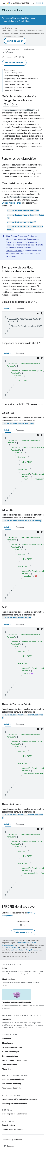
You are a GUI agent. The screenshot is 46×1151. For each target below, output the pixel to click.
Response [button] (20, 309)
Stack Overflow (8, 1125)
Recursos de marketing (11, 1083)
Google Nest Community (12, 1129)
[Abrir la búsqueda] (32, 2)
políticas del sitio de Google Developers (25, 950)
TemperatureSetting (26, 236)
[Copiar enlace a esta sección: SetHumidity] (15, 510)
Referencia (9, 52)
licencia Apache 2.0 (12, 947)
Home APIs (6, 1019)
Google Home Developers (11, 49)
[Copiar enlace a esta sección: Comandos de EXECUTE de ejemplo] (4, 408)
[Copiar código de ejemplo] (42, 313)
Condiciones (6, 1140)
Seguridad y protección (12, 1047)
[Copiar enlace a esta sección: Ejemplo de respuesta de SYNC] (39, 302)
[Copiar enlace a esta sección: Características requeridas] (34, 183)
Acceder (39, 3)
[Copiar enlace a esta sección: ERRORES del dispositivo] (37, 906)
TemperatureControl (14, 251)
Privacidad (18, 1140)
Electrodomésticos (10, 1056)
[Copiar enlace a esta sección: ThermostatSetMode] (23, 804)
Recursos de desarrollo (11, 1088)
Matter (4, 968)
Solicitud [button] (8, 309)
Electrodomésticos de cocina (14, 1060)
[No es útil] (23, 57)
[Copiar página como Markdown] (12, 104)
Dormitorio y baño (9, 1065)
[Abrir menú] (3, 3)
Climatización (7, 1043)
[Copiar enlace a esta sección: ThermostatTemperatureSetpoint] (34, 704)
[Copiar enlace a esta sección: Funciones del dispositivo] (38, 158)
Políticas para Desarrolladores (14, 1103)
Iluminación (6, 1039)
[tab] (8, 308)
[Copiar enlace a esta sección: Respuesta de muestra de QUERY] (4, 346)
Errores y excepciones (11, 203)
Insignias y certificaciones (13, 1079)
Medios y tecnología (10, 1052)
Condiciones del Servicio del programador (19, 1099)
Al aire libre (6, 1069)
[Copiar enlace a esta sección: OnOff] (10, 607)
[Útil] (19, 57)
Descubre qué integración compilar (16, 1002)
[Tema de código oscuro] (38, 313)
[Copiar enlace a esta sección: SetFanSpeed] (16, 413)
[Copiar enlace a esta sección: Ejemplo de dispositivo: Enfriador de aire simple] (36, 271)
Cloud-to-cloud (12, 10)
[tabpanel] (23, 324)
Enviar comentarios (14, 63)
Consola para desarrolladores (14, 1114)
